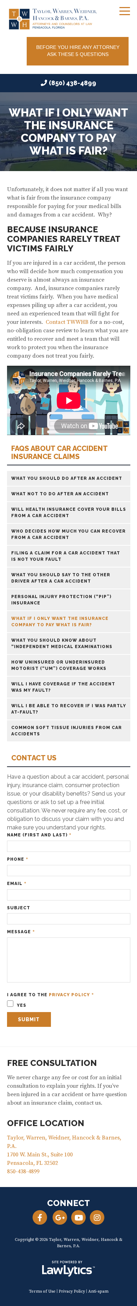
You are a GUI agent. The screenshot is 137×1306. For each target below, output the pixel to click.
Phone (17, 859)
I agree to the (50, 995)
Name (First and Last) (39, 835)
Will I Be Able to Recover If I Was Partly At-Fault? (68, 709)
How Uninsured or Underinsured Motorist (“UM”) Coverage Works (58, 665)
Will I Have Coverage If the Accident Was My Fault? (63, 687)
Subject (18, 907)
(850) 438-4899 (72, 83)
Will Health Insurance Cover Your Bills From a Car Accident (68, 512)
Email (16, 883)
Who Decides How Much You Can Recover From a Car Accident (68, 534)
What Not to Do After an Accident (60, 493)
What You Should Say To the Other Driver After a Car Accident (60, 578)
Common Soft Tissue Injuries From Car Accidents (66, 730)
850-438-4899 (23, 1171)
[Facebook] (39, 1217)
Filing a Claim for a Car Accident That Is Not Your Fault (65, 556)
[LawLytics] (68, 1269)
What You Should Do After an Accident (66, 478)
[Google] (60, 1217)
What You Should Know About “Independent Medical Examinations (61, 643)
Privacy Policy (69, 994)
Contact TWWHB (67, 322)
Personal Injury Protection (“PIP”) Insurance (61, 599)
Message (21, 932)
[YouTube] (78, 1217)
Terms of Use (42, 1291)
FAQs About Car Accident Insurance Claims (59, 452)
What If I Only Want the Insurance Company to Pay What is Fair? (60, 621)
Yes (20, 1005)
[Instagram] (97, 1217)
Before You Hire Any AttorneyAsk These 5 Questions (77, 51)
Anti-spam (98, 1291)
